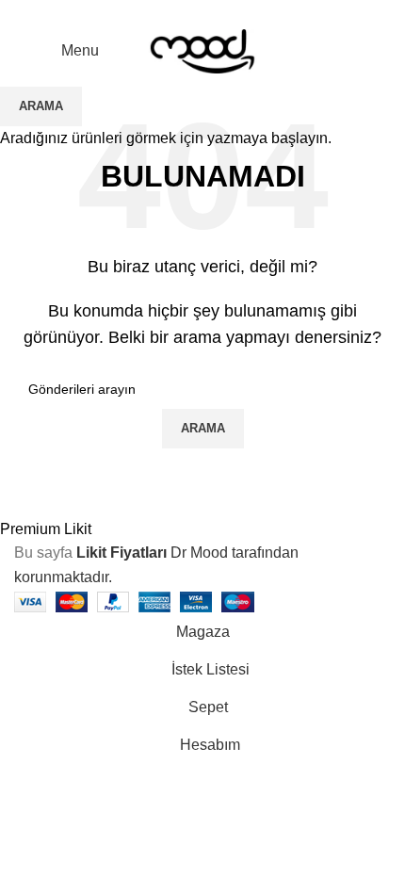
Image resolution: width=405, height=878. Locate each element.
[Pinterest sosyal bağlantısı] (203, 12)
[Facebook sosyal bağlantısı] (159, 12)
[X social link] (181, 12)
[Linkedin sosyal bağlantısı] (224, 12)
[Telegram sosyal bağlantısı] (246, 12)
